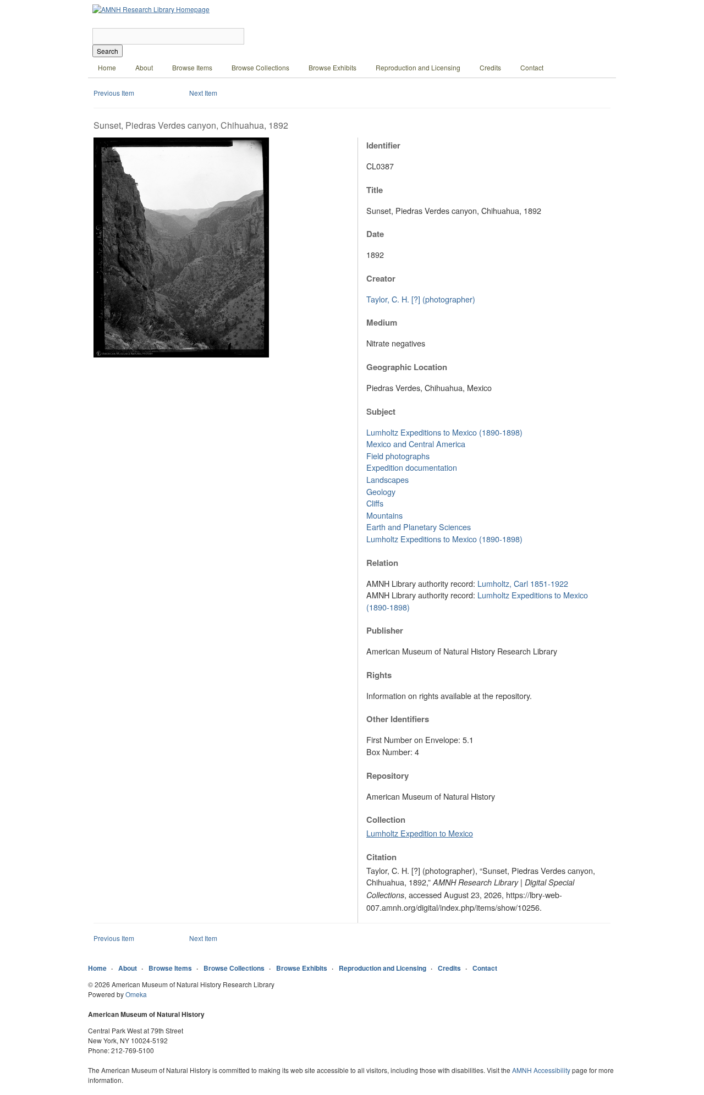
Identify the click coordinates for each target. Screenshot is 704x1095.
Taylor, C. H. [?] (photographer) (420, 299)
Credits (490, 67)
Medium (381, 322)
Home (107, 67)
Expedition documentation (411, 467)
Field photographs (398, 455)
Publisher (384, 630)
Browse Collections (260, 67)
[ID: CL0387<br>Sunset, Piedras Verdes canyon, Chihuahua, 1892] (181, 354)
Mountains (384, 515)
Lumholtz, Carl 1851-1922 (522, 583)
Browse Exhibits (332, 67)
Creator (380, 278)
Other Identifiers (397, 719)
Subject (380, 411)
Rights (379, 675)
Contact (531, 67)
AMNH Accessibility (541, 1070)
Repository (387, 775)
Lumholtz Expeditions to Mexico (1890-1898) (444, 432)
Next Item (203, 92)
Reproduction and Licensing (418, 67)
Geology (380, 491)
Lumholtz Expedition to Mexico (419, 833)
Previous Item (114, 92)
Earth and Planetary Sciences (418, 526)
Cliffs (374, 503)
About (144, 67)
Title (374, 190)
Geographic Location (406, 367)
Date (375, 234)
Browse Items (192, 67)
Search (107, 51)
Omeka (136, 994)
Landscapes (387, 479)
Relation (382, 563)
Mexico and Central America (415, 443)
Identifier (383, 145)
